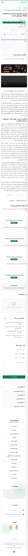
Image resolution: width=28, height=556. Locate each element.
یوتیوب (11, 91)
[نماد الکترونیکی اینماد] (16, 528)
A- (16, 31)
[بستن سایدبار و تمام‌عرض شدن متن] (3, 387)
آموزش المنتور (14, 441)
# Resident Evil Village (21, 200)
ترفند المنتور (14, 426)
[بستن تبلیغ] (3, 66)
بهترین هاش (14, 467)
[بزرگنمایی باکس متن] (4, 362)
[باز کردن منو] (2, 2)
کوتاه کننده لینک (14, 459)
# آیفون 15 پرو (11, 200)
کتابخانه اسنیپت (20, 402)
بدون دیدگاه (21, 26)
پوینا (17, 543)
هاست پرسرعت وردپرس (18, 406)
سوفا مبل (14, 430)
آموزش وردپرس (20, 395)
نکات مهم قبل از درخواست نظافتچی (14, 456)
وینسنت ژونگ (6, 130)
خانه (24, 8)
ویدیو (20, 8)
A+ (11, 31)
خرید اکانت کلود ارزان (14, 471)
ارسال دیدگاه (14, 377)
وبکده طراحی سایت (14, 448)
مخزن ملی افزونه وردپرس (18, 391)
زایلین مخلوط (14, 478)
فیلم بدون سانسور (14, 452)
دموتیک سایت (14, 463)
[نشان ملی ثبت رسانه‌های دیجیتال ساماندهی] (11, 528)
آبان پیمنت (14, 437)
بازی (26, 182)
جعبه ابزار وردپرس (19, 399)
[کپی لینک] (4, 34)
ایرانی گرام (14, 474)
